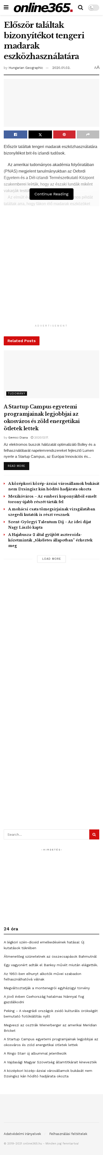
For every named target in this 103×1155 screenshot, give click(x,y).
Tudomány (17, 393)
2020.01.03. (61, 68)
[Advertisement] (51, 270)
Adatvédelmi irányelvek (22, 1134)
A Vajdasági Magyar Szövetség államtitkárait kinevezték (50, 1062)
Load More (51, 558)
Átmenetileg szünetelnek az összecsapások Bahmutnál (50, 956)
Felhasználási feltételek (68, 1134)
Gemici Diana (18, 437)
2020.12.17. (41, 437)
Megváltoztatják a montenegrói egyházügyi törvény (47, 988)
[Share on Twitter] (40, 134)
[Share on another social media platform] (88, 134)
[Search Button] (80, 7)
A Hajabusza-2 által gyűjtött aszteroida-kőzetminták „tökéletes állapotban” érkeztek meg (50, 540)
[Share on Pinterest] (64, 134)
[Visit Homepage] (43, 7)
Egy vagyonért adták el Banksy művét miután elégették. (51, 965)
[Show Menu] (6, 7)
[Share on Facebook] (15, 134)
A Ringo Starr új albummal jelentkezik (35, 1053)
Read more (18, 466)
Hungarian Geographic (25, 68)
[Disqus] (51, 635)
